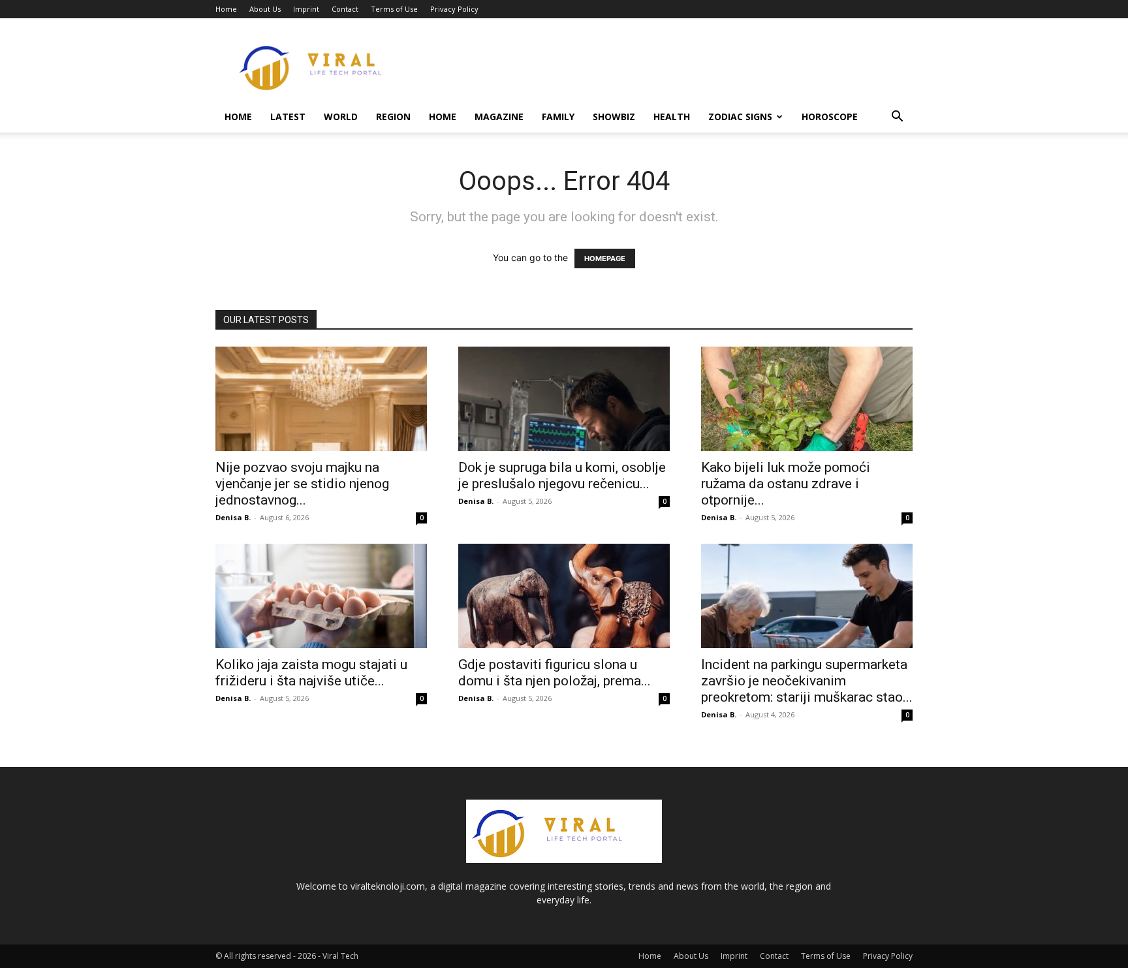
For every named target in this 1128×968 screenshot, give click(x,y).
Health (671, 116)
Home (226, 9)
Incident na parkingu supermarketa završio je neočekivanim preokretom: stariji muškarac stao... (807, 681)
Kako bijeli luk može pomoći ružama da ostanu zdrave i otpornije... (785, 484)
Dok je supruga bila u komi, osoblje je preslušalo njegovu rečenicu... (562, 476)
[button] (897, 118)
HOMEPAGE (604, 258)
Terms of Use (394, 9)
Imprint (306, 9)
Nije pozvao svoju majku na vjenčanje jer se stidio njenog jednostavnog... (302, 484)
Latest (288, 116)
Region (393, 116)
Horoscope (830, 116)
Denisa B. (233, 517)
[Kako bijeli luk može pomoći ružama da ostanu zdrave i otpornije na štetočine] (807, 399)
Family (558, 116)
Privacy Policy (454, 9)
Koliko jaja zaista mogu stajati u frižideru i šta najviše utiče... (311, 673)
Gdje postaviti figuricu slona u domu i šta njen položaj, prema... (554, 673)
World (341, 116)
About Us (265, 9)
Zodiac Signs (740, 116)
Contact (345, 9)
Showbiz (614, 116)
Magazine (499, 116)
